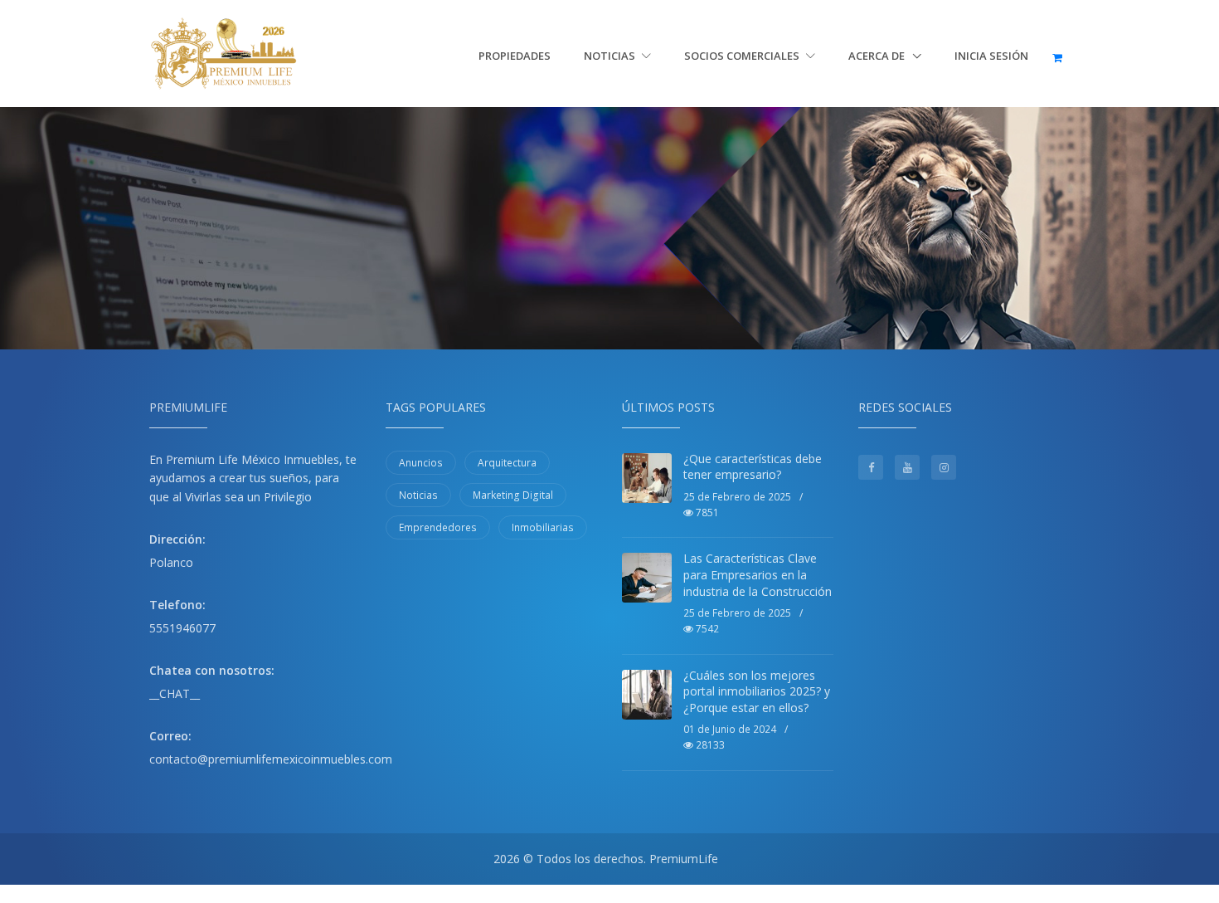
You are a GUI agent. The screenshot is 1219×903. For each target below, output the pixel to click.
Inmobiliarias (543, 527)
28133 (709, 745)
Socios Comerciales (743, 55)
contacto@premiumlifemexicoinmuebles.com (270, 759)
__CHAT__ (174, 693)
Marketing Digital (513, 495)
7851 (706, 512)
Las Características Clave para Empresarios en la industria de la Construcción (757, 574)
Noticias (611, 55)
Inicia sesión (991, 55)
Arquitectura (507, 463)
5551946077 (182, 628)
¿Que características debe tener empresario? (752, 467)
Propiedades (514, 55)
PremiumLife (683, 858)
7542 (706, 629)
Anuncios (421, 463)
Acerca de (877, 55)
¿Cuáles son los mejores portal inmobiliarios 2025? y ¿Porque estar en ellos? (756, 691)
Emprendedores (438, 527)
